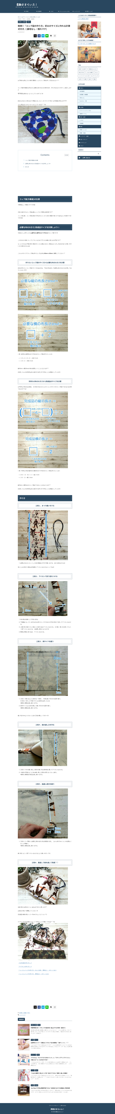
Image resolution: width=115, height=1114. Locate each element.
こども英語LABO (83, 19)
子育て (28, 1012)
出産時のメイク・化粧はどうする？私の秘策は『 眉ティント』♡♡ (50, 1043)
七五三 (80, 79)
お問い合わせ (63, 1105)
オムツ (96, 72)
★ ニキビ (51, 11)
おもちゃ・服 (83, 101)
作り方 (27, 167)
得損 (85, 79)
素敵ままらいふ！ (57, 1109)
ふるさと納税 (89, 72)
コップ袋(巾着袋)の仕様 (31, 160)
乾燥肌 (81, 123)
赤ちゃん (82, 97)
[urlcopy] (54, 35)
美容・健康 (82, 117)
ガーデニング (83, 142)
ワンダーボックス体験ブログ (87, 44)
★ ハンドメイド (76, 11)
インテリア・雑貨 (84, 136)
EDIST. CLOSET (82, 69)
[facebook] (39, 35)
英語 (95, 79)
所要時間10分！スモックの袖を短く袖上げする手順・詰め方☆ (48, 1028)
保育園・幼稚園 (22, 1012)
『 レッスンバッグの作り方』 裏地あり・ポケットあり (33, 974)
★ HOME (26, 11)
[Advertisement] (45, 183)
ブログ (81, 145)
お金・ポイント (83, 139)
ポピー (88, 75)
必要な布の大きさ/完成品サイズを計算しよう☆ (37, 163)
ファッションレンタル (85, 110)
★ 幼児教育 (38, 11)
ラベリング (95, 75)
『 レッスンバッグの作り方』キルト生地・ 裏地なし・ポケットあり (37, 970)
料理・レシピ (83, 129)
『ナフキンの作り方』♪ (25, 966)
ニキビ (81, 120)
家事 (81, 126)
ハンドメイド (22, 1015)
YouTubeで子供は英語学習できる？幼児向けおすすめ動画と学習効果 (50, 1088)
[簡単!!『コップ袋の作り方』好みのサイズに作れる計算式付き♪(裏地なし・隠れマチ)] (43, 35)
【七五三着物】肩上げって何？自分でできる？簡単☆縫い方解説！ (49, 1073)
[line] (47, 35)
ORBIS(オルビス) (92, 69)
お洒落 (81, 107)
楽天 (90, 79)
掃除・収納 (83, 133)
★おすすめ (81, 72)
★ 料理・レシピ (89, 11)
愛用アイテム (83, 113)
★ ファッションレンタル (64, 11)
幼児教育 (82, 91)
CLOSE (66, 155)
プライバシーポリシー (53, 1105)
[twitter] (35, 35)
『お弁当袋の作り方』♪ (25, 963)
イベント (82, 104)
